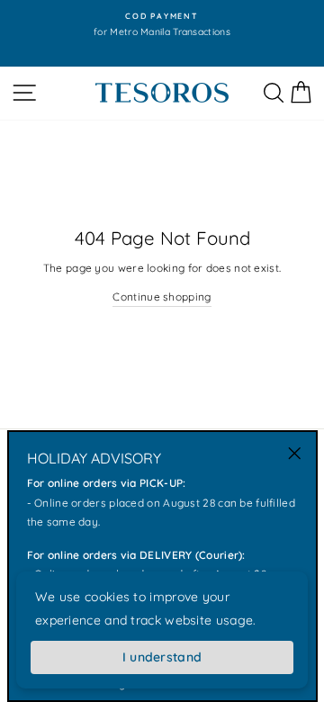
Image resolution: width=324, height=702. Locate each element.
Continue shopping (161, 296)
